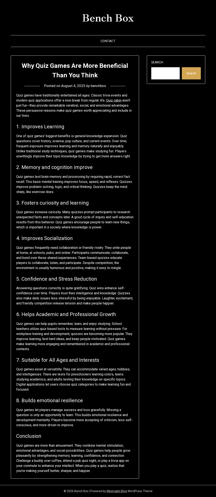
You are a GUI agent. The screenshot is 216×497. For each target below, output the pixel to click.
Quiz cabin (114, 100)
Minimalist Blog (117, 491)
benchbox (98, 86)
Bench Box (108, 17)
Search (157, 62)
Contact (108, 41)
